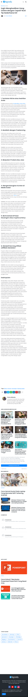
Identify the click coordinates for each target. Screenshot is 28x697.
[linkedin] (15, 687)
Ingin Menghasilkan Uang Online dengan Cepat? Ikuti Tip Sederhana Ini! (7, 437)
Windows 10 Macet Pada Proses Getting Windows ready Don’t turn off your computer (18, 510)
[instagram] (18, 687)
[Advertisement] (14, 34)
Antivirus (4, 642)
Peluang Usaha (20, 388)
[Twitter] (8, 392)
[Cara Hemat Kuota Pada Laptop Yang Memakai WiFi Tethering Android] (14, 479)
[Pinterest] (16, 392)
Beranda (3, 5)
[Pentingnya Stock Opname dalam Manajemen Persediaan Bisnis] (7, 414)
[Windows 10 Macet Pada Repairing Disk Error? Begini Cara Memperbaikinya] (5, 501)
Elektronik (10, 642)
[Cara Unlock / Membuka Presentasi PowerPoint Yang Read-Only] (14, 567)
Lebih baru (4, 468)
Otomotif (19, 639)
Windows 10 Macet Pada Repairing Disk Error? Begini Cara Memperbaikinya (19, 501)
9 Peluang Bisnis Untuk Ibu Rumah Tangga (6, 451)
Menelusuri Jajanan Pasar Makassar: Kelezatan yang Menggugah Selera (20, 422)
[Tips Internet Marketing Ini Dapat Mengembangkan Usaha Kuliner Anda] (21, 444)
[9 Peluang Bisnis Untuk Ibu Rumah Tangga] (7, 444)
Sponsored (4, 637)
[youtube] (12, 687)
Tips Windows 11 (11, 639)
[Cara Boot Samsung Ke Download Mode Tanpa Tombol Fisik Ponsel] (5, 596)
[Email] (19, 392)
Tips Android (4, 634)
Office (17, 634)
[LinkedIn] (14, 392)
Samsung (12, 634)
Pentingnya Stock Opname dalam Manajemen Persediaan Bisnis (6, 422)
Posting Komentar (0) (14, 465)
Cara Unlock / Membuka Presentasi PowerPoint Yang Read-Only (14, 581)
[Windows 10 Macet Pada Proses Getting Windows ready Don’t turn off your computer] (5, 508)
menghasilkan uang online (19, 103)
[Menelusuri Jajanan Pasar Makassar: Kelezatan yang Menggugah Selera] (21, 414)
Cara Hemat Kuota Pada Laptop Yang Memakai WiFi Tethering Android (13, 493)
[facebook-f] (9, 687)
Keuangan (14, 388)
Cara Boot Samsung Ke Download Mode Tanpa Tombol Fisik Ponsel (17, 597)
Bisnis (7, 5)
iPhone (16, 642)
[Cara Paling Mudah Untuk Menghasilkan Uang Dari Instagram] (21, 429)
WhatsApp (18, 637)
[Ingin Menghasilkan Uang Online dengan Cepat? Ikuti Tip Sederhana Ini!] (7, 429)
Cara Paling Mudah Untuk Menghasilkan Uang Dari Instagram (21, 436)
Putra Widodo (11, 397)
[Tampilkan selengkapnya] (22, 392)
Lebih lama (23, 468)
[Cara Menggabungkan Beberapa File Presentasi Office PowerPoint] (5, 589)
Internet (9, 388)
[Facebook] (5, 392)
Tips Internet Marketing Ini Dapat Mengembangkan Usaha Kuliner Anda (20, 452)
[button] (1, 2)
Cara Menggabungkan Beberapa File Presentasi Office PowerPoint (18, 589)
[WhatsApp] (11, 392)
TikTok (15, 195)
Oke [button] (4, 694)
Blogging (4, 639)
